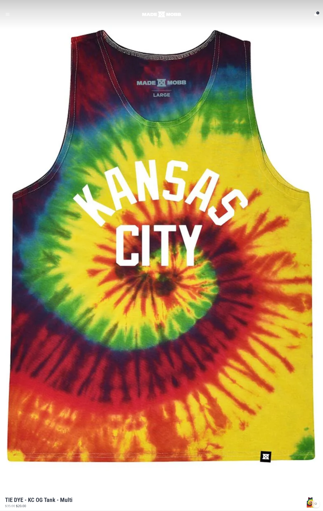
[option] (310, 502)
